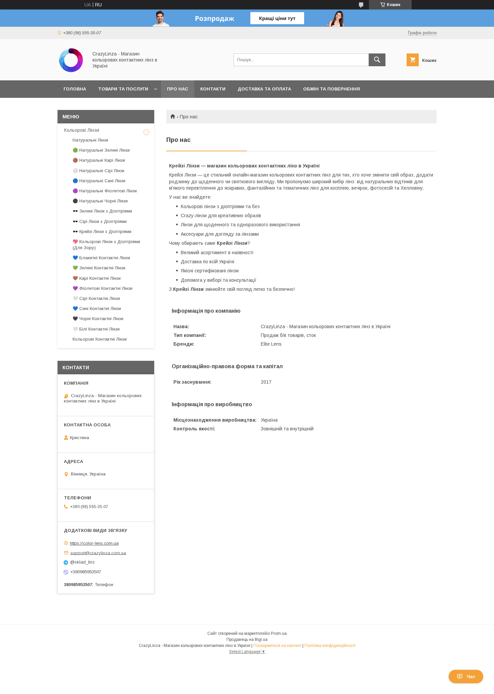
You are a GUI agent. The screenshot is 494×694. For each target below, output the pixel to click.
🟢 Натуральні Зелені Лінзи (101, 150)
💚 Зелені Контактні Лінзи (99, 267)
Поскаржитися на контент (277, 645)
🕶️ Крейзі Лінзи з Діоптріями (102, 231)
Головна (75, 88)
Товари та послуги (123, 88)
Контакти (212, 88)
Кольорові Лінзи (81, 130)
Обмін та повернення (331, 88)
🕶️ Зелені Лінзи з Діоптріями (102, 211)
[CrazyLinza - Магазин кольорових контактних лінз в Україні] (70, 71)
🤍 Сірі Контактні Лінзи (96, 298)
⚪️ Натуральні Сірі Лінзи (98, 170)
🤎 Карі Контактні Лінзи (97, 278)
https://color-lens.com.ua (94, 543)
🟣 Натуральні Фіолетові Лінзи (105, 190)
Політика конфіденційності (330, 645)
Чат (471, 676)
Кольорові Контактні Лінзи (100, 339)
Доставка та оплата (264, 88)
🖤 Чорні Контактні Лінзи (98, 318)
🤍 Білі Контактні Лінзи (96, 329)
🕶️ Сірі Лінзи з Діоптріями (100, 221)
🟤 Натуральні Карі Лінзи (99, 160)
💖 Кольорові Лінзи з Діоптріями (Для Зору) (106, 244)
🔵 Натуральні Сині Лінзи (99, 180)
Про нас (177, 88)
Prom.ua (279, 633)
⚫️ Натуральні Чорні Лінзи (100, 200)
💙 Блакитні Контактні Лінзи (101, 257)
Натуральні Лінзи (90, 140)
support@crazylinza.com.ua (98, 552)
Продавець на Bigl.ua (247, 639)
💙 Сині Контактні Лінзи (97, 308)
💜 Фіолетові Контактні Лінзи (102, 288)
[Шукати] (377, 59)
